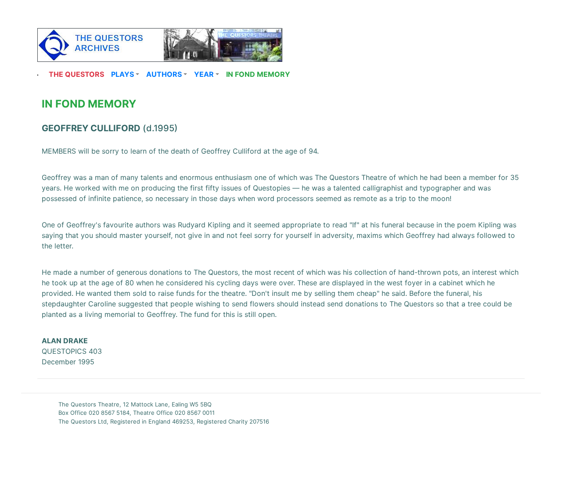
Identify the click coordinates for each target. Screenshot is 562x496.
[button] (125, 74)
